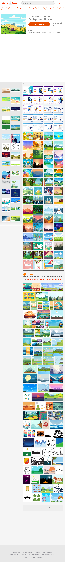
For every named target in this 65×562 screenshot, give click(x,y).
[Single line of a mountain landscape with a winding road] (15, 147)
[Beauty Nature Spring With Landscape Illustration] (48, 173)
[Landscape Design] (48, 255)
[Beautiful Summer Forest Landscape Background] (28, 200)
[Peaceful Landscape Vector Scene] (48, 227)
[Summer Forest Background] (38, 209)
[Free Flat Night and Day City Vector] (38, 200)
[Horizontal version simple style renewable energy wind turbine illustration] (15, 220)
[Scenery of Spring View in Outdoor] (58, 264)
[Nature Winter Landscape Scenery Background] (58, 209)
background (13, 9)
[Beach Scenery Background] (48, 264)
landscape (23, 9)
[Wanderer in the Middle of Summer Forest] (28, 246)
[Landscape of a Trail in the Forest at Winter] (58, 154)
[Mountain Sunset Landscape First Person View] (38, 218)
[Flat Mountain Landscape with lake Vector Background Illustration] (58, 218)
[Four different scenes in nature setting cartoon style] (39, 333)
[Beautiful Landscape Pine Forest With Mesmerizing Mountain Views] (28, 209)
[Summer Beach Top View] (28, 173)
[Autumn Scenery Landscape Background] (38, 136)
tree (62, 9)
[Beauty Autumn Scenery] (28, 154)
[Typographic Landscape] (38, 246)
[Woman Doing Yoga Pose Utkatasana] (58, 118)
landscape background (54, 279)
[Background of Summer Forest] (58, 191)
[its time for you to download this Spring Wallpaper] (47, 333)
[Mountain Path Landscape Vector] (48, 218)
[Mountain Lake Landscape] (58, 246)
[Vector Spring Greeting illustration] (28, 264)
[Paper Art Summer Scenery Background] (28, 163)
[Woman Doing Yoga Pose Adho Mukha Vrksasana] (48, 109)
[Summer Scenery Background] (58, 136)
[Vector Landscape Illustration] (38, 163)
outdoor (40, 9)
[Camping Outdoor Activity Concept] (58, 227)
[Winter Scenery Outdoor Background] (28, 237)
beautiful (32, 9)
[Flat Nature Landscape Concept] (28, 136)
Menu (58, 3)
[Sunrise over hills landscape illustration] (15, 129)
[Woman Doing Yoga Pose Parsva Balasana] (28, 127)
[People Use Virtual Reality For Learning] (58, 127)
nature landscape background (37, 279)
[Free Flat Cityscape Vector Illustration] (48, 200)
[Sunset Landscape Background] (28, 145)
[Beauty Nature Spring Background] (58, 173)
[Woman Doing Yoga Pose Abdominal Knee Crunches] (48, 118)
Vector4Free (10, 3)
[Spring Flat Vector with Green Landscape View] (28, 191)
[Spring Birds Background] (38, 182)
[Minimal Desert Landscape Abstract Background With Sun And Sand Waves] (6, 92)
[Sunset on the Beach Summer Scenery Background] (48, 154)
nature (4, 9)
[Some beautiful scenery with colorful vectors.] (29, 296)
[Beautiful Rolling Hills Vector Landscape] (38, 173)
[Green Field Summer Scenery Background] (58, 237)
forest (55, 9)
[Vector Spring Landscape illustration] (58, 255)
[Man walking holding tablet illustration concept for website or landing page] (38, 99)
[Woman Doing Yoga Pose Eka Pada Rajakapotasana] (28, 118)
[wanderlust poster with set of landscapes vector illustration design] (37, 342)
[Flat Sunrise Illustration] (38, 191)
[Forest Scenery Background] (48, 145)
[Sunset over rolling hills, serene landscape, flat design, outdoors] (6, 111)
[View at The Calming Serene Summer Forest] (28, 182)
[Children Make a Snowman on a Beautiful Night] (48, 191)
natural (49, 9)
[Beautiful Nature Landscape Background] (58, 145)
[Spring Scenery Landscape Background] (48, 136)
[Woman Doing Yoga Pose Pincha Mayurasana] (58, 109)
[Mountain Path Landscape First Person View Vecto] (28, 218)
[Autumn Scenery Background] (38, 145)
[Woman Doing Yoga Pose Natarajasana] (38, 127)
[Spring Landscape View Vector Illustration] (58, 182)
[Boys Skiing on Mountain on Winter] (38, 237)
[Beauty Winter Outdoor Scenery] (48, 209)
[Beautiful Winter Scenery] (38, 227)
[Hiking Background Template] (28, 227)
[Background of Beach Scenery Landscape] (48, 237)
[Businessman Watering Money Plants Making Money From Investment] (28, 90)
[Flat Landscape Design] (48, 246)
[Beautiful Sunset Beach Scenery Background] (48, 163)
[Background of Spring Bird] (48, 182)
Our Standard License (33, 34)
